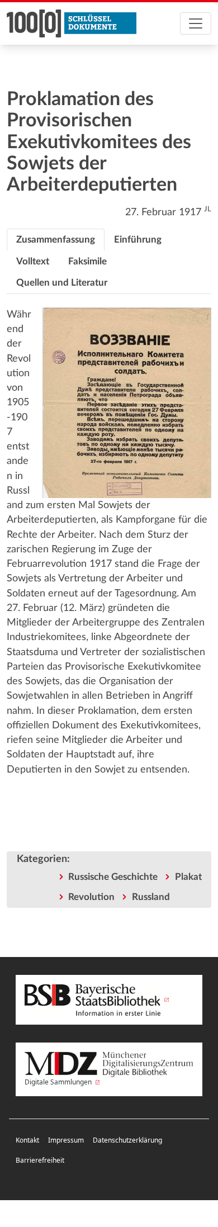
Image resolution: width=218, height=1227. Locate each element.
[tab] (56, 240)
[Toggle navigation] (195, 23)
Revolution (91, 897)
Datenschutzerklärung (127, 1140)
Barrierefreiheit (40, 1160)
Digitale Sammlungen (59, 1082)
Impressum (66, 1140)
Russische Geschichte (113, 877)
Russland (151, 897)
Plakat (188, 877)
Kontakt (27, 1140)
